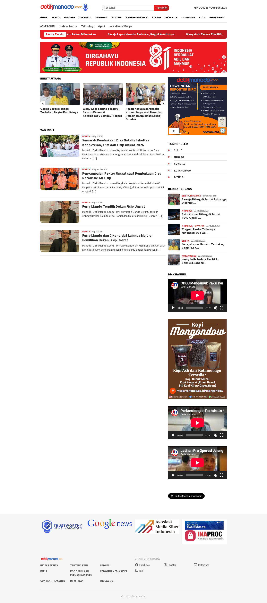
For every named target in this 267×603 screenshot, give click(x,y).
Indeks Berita (49, 565)
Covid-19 (179, 163)
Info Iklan (76, 580)
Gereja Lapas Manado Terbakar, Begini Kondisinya (122, 34)
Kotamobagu (182, 170)
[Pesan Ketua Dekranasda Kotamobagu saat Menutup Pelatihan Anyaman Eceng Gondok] (145, 94)
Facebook (144, 565)
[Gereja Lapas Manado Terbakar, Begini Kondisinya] (60, 94)
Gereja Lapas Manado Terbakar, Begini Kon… (203, 246)
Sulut (178, 150)
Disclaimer (107, 580)
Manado (179, 157)
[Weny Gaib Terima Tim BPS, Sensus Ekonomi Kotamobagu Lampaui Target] (103, 94)
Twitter (172, 565)
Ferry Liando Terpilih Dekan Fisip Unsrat (113, 206)
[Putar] (173, 308)
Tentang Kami (79, 565)
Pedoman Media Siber (113, 571)
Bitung (178, 177)
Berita (86, 136)
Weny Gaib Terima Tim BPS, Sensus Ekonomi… (200, 261)
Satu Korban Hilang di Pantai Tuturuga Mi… (201, 216)
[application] (197, 295)
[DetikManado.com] (64, 7)
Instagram (203, 565)
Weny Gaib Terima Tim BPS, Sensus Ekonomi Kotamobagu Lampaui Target (217, 34)
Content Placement (53, 580)
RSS (141, 571)
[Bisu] (215, 308)
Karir (43, 571)
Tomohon (198, 225)
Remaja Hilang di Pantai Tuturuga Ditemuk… (204, 201)
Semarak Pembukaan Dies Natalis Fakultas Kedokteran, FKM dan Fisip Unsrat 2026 (115, 142)
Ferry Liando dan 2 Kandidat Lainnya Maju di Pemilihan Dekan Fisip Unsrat (117, 237)
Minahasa (195, 195)
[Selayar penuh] (222, 308)
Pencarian (161, 7)
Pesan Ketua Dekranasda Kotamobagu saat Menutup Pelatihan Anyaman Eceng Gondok (144, 114)
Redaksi (105, 565)
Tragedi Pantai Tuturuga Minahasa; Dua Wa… (198, 231)
